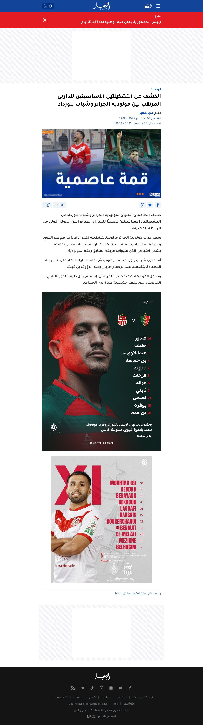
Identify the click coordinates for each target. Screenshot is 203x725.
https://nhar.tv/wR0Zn (130, 594)
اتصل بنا (90, 697)
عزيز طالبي (145, 113)
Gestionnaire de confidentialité (88, 704)
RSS (115, 704)
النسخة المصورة (143, 697)
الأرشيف (129, 704)
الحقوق (117, 710)
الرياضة (156, 89)
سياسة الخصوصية (67, 697)
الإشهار (122, 697)
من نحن (106, 697)
